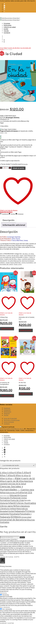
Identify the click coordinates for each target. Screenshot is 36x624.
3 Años (10, 472)
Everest (23, 495)
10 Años (24, 475)
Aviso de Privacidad (10, 418)
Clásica (18, 490)
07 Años (31, 254)
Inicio (1, 48)
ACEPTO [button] (16, 557)
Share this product (6, 212)
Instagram (7, 410)
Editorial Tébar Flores (4, 495)
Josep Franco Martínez (13, 262)
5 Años (25, 472)
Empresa (7, 23)
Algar (5, 48)
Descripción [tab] (8, 220)
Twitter (6, 415)
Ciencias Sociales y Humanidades (11, 488)
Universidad (26, 517)
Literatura (25, 506)
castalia (3, 483)
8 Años (17, 475)
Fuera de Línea (17, 500)
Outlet (6, 29)
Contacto (7, 32)
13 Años (8, 478)
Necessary (5, 595)
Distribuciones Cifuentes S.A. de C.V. (12, 429)
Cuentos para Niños (28, 259)
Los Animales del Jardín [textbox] (17, 465)
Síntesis (16, 516)
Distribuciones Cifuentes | (9, 539)
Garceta (27, 500)
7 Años (31, 257)
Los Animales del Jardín (8, 257)
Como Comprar (9, 422)
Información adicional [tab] (14, 225)
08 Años (2, 255)
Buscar (22, 537)
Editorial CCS (25, 492)
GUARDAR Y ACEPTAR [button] (7, 623)
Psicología (14, 514)
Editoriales (7, 25)
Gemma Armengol (28, 261)
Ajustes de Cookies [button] (6, 557)
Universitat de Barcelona (13, 519)
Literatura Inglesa (8, 508)
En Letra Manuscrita (14, 261)
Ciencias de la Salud (17, 483)
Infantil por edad (10, 27)
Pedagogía (19, 511)
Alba (13, 478)
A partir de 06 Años (14, 48)
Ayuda (25, 164)
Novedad (4, 511)
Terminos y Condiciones (12, 420)
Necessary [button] (3, 593)
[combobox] (18, 464)
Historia (4, 503)
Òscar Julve (18, 264)
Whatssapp (7, 412)
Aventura (28, 481)
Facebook (7, 408)
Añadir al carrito (18, 168)
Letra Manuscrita (29, 255)
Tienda (6, 31)
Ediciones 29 (12, 492)
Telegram (7, 413)
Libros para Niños (10, 505)
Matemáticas (22, 508)
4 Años (18, 472)
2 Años (3, 472)
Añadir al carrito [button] (7, 328)
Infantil (2, 262)
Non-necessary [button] (5, 607)
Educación (3, 261)
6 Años (25, 257)
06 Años (25, 254)
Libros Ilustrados (27, 262)
